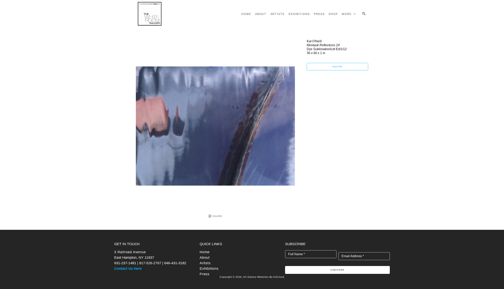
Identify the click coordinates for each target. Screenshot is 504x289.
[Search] (363, 13)
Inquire (337, 66)
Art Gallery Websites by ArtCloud (263, 277)
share (217, 216)
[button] (349, 14)
